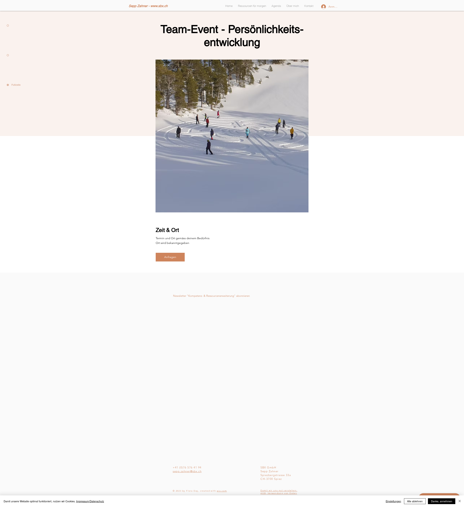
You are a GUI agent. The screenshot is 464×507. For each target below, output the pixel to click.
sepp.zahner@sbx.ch (187, 471)
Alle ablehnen (415, 501)
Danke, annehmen (441, 501)
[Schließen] (459, 501)
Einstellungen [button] (393, 501)
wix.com (222, 490)
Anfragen (170, 257)
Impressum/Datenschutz (90, 501)
